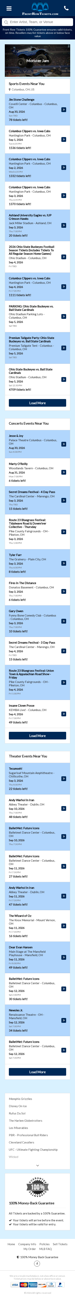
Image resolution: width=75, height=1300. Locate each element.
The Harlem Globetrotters (25, 1120)
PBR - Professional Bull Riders (28, 1135)
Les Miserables (18, 1128)
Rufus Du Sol (17, 1113)
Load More (37, 403)
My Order (29, 1249)
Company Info (27, 1244)
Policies (44, 1244)
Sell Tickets (60, 1244)
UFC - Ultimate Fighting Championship (33, 1149)
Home (11, 1244)
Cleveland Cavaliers (21, 1142)
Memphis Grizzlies (20, 1098)
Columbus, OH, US (22, 89)
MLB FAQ (45, 1249)
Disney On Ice (18, 1106)
